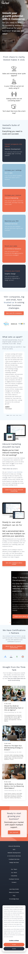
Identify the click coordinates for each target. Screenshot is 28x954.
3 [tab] (13, 419)
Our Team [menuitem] (14, 872)
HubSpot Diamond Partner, (13, 639)
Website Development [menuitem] (14, 855)
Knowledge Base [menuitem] (14, 902)
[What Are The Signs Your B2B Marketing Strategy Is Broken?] (14, 736)
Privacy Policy (20, 926)
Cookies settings (14, 940)
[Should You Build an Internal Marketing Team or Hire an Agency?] (14, 696)
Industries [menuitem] (14, 878)
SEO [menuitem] (14, 852)
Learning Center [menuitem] (14, 892)
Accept (14, 944)
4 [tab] (17, 419)
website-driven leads (10, 602)
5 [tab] (20, 419)
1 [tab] (7, 419)
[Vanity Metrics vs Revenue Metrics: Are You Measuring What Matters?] (14, 774)
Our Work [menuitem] (14, 875)
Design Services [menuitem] (14, 865)
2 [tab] (10, 419)
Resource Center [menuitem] (14, 895)
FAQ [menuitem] (14, 898)
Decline (14, 948)
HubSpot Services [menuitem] (14, 862)
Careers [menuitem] (14, 885)
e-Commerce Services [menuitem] (14, 859)
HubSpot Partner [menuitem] (14, 882)
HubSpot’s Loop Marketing (14, 475)
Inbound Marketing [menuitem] (14, 849)
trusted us (9, 305)
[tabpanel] (14, 385)
